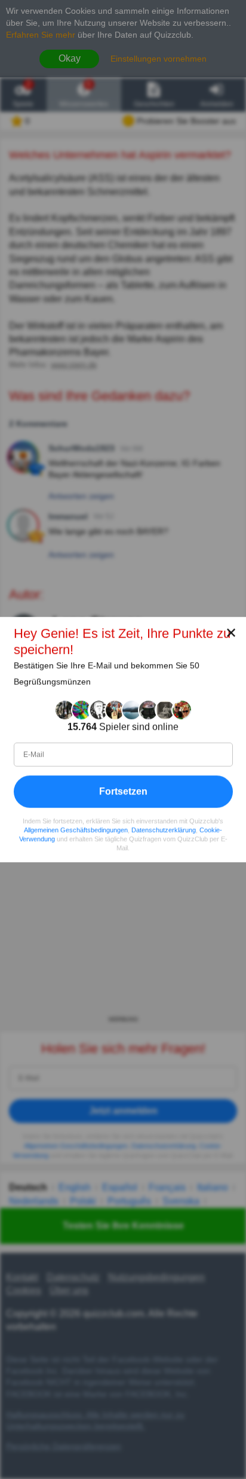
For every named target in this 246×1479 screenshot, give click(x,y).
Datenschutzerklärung (163, 829)
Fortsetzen (123, 791)
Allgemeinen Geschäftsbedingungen (76, 829)
